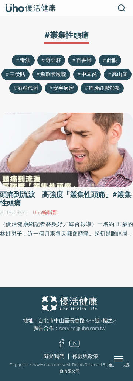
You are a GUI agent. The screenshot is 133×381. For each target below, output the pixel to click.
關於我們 (54, 356)
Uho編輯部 (45, 212)
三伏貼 (17, 74)
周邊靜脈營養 (104, 88)
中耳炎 (89, 74)
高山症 (119, 74)
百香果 (84, 60)
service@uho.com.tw (82, 328)
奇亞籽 (53, 60)
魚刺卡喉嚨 (53, 74)
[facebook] (61, 346)
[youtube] (74, 345)
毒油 (25, 60)
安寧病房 (63, 88)
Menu (126, 358)
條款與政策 (85, 356)
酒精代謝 (27, 88)
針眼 (112, 60)
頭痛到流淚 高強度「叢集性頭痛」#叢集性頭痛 (66, 198)
